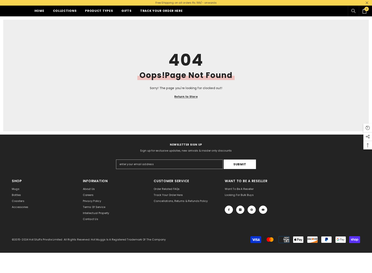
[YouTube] (263, 210)
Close (367, 3)
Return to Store (186, 96)
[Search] (353, 11)
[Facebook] (229, 210)
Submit (239, 164)
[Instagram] (240, 210)
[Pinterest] (252, 210)
